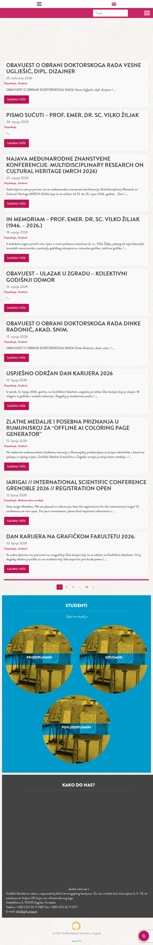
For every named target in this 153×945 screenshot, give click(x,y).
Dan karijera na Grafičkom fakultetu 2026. (70, 536)
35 (86, 587)
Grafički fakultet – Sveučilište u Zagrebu (20, 13)
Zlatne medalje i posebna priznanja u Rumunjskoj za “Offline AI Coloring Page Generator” (67, 428)
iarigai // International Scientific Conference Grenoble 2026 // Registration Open (76, 485)
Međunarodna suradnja (30, 500)
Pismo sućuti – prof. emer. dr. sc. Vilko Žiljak (72, 115)
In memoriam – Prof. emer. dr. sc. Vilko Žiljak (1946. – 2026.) (73, 222)
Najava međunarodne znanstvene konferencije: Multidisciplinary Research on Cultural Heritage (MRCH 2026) (75, 165)
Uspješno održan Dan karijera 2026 (59, 373)
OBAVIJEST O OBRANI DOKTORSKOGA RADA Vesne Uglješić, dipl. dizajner (73, 68)
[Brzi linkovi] (144, 936)
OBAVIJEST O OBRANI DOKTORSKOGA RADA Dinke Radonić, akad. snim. (73, 326)
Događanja (10, 83)
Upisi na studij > (77, 616)
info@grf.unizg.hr (26, 911)
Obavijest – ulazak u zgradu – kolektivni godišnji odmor (66, 276)
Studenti (22, 83)
